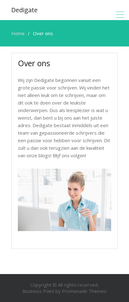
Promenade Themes (84, 291)
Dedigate (24, 10)
